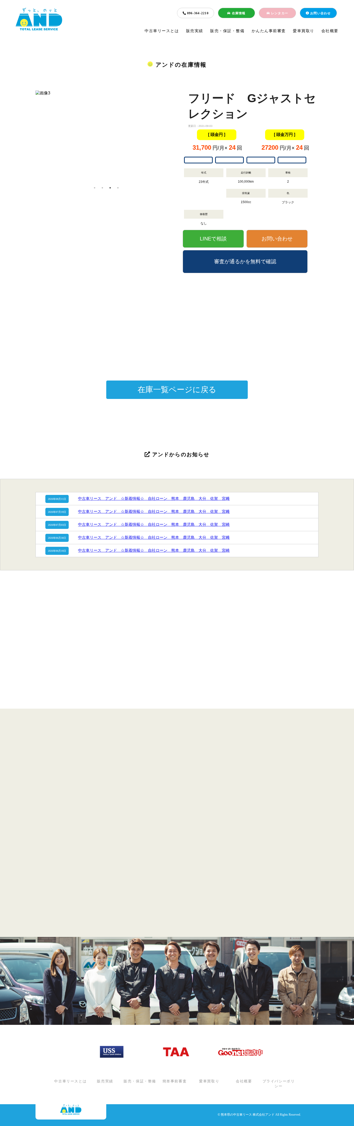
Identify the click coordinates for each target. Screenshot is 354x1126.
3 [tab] (110, 187)
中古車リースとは (162, 31)
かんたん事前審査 (269, 31)
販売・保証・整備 (227, 31)
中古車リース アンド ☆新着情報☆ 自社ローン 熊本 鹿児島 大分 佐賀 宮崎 (154, 524)
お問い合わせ (320, 13)
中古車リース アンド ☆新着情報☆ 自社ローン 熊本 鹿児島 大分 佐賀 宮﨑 (154, 498)
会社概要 (329, 31)
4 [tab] (118, 187)
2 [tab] (102, 187)
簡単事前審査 (174, 1081)
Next (180, 137)
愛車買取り (303, 31)
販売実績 (194, 31)
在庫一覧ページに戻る (177, 389)
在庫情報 (238, 13)
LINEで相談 (213, 238)
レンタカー (279, 13)
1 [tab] (94, 187)
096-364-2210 (197, 13)
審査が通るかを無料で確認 (245, 261)
